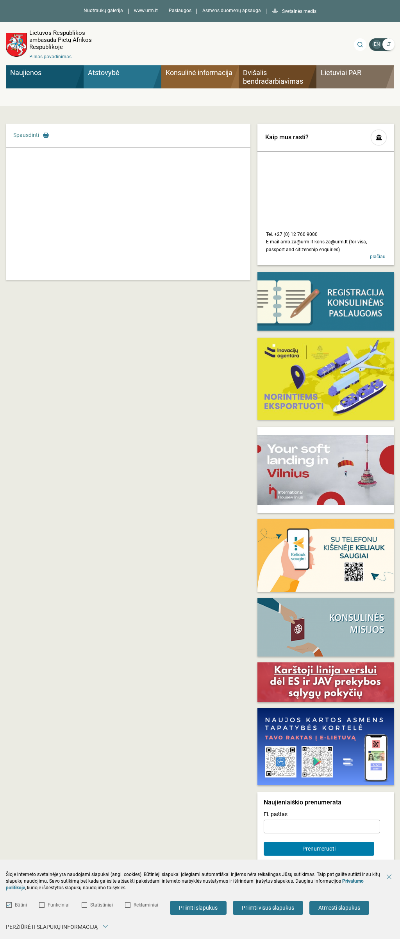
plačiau (378, 256)
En (377, 44)
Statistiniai (101, 905)
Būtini (21, 905)
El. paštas (276, 814)
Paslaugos (180, 10)
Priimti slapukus (198, 908)
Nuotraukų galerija (103, 10)
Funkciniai (59, 905)
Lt (388, 44)
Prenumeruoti (319, 848)
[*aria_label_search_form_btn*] (360, 44)
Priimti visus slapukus (268, 908)
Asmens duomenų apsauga (231, 10)
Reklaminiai (146, 905)
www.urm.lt (146, 10)
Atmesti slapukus (339, 908)
